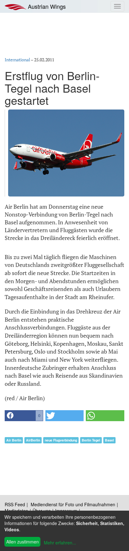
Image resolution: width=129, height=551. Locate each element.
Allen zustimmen (22, 541)
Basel (109, 440)
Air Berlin (13, 440)
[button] (24, 415)
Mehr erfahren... (60, 542)
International (17, 60)
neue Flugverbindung (61, 440)
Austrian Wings (46, 6)
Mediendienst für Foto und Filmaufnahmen (73, 504)
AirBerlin (33, 440)
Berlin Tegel (91, 440)
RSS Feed (15, 504)
